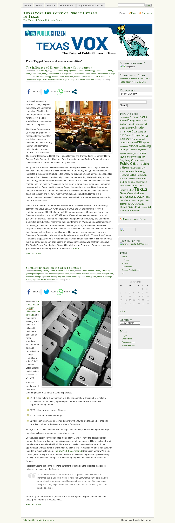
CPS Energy (125, 135)
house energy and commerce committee (56, 77)
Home (27, 5)
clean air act (141, 124)
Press (126, 260)
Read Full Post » (33, 253)
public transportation (105, 274)
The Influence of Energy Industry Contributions (59, 67)
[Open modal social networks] (74, 92)
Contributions (101, 71)
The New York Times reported (68, 451)
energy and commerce (51, 73)
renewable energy (33, 79)
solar (127, 181)
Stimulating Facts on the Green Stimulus (53, 268)
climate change (88, 271)
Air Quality (58, 71)
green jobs (125, 150)
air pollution (124, 117)
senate (74, 277)
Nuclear (141, 153)
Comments (147, 13)
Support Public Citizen (90, 5)
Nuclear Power (128, 156)
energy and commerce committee (76, 73)
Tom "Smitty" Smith (136, 204)
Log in (124, 335)
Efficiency (38, 271)
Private (51, 5)
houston (134, 150)
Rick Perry (137, 175)
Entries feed (127, 339)
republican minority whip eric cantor (56, 277)
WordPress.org (128, 345)
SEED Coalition (135, 179)
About (39, 5)
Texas (44, 79)
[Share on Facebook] (32, 92)
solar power (136, 182)
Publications (67, 5)
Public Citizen (130, 163)
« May (122, 311)
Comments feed (128, 342)
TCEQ (130, 190)
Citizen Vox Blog (134, 219)
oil (109, 77)
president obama (89, 274)
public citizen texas (134, 165)
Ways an (66, 79)
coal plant (142, 132)
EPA (140, 142)
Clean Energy (89, 71)
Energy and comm (33, 73)
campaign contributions (73, 71)
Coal (134, 131)
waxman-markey (55, 79)
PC (123, 273)
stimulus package (104, 277)
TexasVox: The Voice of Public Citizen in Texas (60, 14)
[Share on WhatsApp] (63, 92)
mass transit (75, 274)
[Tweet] (50, 92)
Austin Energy (127, 120)
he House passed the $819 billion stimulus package (33, 308)
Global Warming (40, 71)
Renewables (69, 271)
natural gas (131, 153)
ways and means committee (82, 79)
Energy (111, 71)
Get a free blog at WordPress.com (38, 520)
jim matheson (101, 77)
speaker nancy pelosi (87, 277)
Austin (143, 116)
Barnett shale (141, 120)
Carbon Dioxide (127, 124)
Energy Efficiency (102, 271)
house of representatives (84, 77)
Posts (133, 13)
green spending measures (37, 274)
